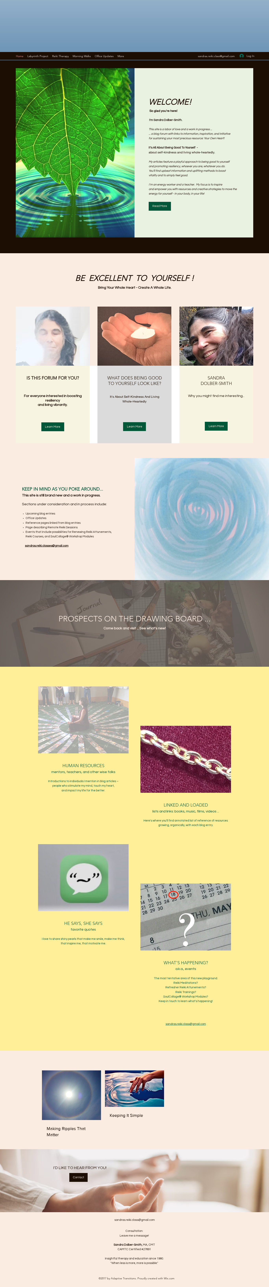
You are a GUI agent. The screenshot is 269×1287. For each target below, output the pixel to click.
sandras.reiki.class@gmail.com (216, 56)
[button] (60, 56)
